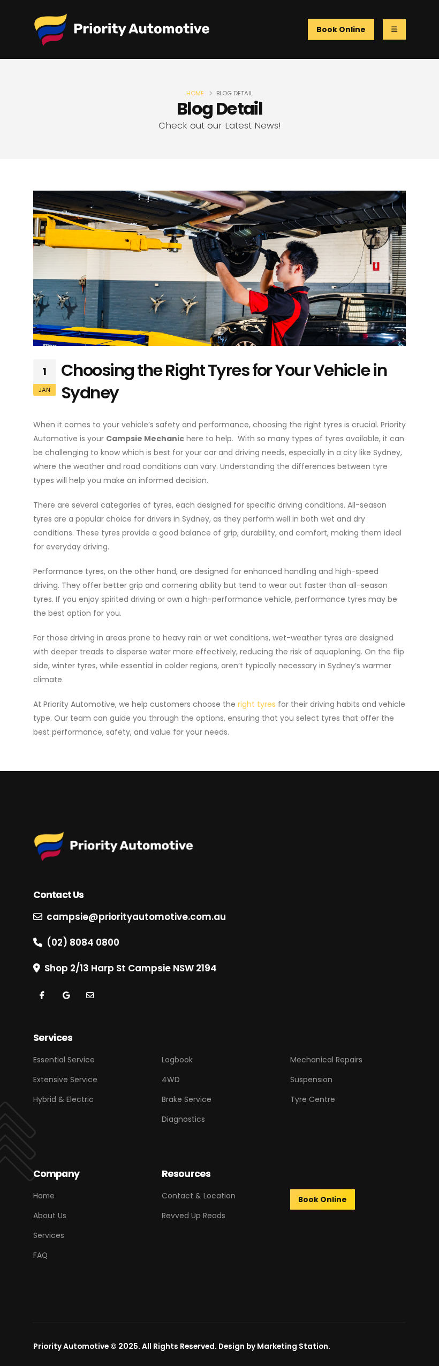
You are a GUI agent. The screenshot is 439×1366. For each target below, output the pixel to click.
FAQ (40, 1255)
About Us (49, 1215)
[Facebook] (42, 996)
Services (48, 1235)
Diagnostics (183, 1119)
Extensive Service (65, 1079)
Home (195, 93)
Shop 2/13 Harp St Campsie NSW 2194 (130, 968)
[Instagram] (66, 996)
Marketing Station (292, 1346)
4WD (171, 1079)
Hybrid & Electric (63, 1099)
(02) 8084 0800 (83, 942)
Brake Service (186, 1099)
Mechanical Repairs (326, 1059)
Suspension (311, 1079)
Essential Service (64, 1059)
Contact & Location (199, 1195)
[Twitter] (90, 996)
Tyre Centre (312, 1099)
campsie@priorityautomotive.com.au (136, 916)
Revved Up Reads (193, 1215)
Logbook (177, 1059)
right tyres (257, 704)
